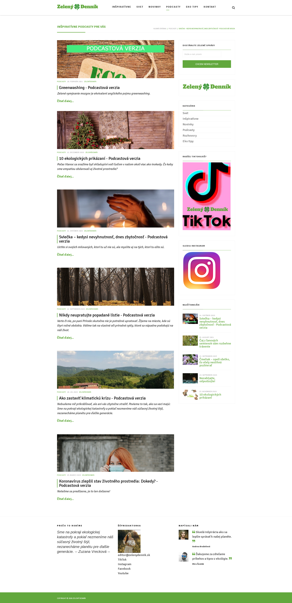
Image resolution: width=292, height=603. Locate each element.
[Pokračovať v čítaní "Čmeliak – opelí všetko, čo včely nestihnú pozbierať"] (190, 359)
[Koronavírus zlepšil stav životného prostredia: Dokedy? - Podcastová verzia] (115, 453)
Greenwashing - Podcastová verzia (89, 87)
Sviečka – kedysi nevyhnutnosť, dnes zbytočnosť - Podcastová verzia (113, 239)
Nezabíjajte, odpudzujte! (207, 380)
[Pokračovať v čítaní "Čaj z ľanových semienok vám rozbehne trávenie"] (190, 340)
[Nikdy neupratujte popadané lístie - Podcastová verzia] (115, 287)
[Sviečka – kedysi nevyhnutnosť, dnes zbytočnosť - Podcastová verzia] (115, 208)
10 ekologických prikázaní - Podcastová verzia (99, 158)
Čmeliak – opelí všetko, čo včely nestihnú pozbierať (214, 362)
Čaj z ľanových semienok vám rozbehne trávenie (215, 343)
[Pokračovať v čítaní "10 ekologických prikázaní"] (190, 394)
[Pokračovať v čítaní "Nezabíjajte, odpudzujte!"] (190, 378)
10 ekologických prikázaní (210, 396)
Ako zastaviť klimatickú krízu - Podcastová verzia (102, 398)
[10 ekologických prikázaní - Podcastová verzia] (115, 130)
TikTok (122, 559)
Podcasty (172, 29)
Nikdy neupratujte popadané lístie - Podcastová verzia (107, 315)
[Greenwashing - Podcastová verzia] (115, 59)
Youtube (123, 573)
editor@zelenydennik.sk (134, 555)
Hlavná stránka (159, 29)
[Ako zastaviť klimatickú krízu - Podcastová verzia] (115, 370)
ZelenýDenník (90, 82)
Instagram (124, 564)
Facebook (124, 569)
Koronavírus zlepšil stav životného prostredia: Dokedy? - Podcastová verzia (108, 483)
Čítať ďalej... (65, 101)
